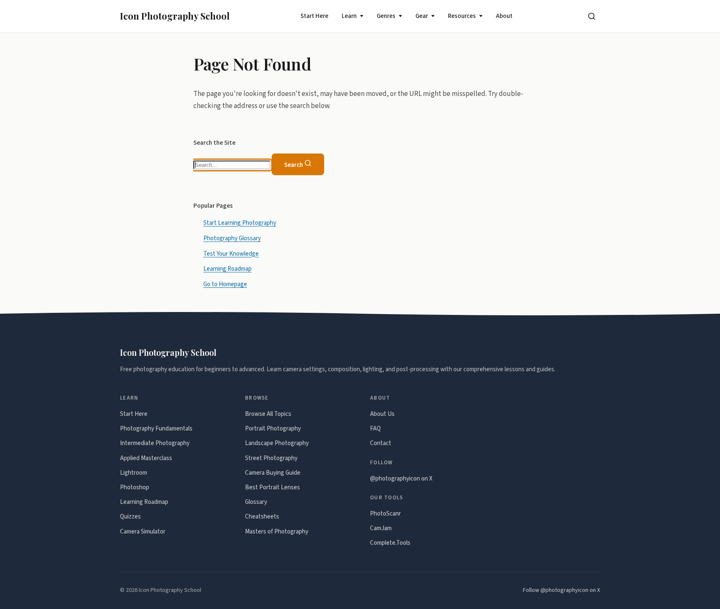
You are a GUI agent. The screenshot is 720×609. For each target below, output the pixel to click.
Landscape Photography (277, 443)
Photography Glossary (232, 238)
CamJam (381, 528)
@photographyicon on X (401, 478)
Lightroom (133, 472)
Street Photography (271, 458)
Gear (421, 16)
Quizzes (130, 516)
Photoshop (134, 487)
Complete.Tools (390, 543)
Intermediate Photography (155, 443)
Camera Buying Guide (272, 472)
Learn (349, 16)
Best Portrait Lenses (272, 487)
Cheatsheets (262, 516)
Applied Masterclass (146, 458)
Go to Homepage (225, 284)
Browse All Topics (268, 414)
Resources (462, 16)
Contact (380, 443)
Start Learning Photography (239, 222)
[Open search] (591, 16)
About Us (382, 414)
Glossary (256, 502)
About (504, 16)
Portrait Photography (273, 428)
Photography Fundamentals (156, 428)
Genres (386, 16)
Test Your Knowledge (231, 253)
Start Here (314, 16)
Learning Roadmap (227, 268)
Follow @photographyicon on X (561, 590)
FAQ (375, 428)
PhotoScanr (385, 513)
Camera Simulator (142, 531)
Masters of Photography (276, 531)
